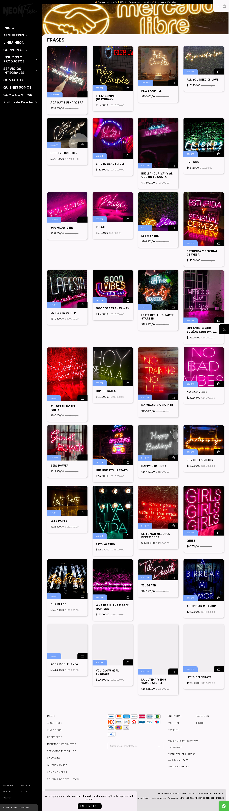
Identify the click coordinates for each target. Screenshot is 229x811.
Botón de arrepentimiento (210, 798)
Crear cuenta (10, 807)
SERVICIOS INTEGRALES (13, 71)
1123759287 (175, 747)
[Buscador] (218, 6)
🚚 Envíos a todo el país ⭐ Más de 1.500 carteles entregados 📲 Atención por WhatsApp (136, 2)
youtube (7, 792)
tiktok (24, 792)
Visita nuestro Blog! (178, 766)
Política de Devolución (20, 102)
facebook (25, 785)
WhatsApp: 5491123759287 (183, 741)
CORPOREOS (13, 50)
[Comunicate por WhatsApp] (224, 806)
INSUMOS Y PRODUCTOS (13, 59)
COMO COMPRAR (17, 95)
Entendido (89, 806)
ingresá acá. (187, 798)
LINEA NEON (13, 43)
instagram (8, 785)
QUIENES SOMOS (17, 87)
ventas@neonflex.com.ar (181, 753)
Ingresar (24, 807)
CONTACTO (13, 80)
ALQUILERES (13, 35)
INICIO (8, 28)
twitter (7, 798)
